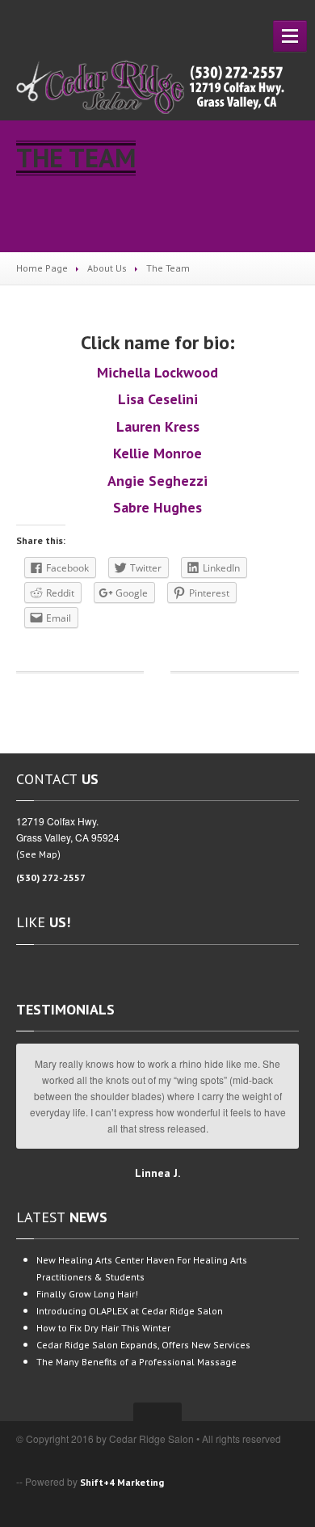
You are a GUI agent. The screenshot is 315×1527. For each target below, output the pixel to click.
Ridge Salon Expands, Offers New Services (143, 1345)
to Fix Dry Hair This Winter (103, 1328)
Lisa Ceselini (158, 399)
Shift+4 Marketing (122, 1482)
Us (107, 268)
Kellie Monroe (157, 453)
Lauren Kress (158, 426)
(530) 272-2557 (51, 877)
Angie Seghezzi (157, 480)
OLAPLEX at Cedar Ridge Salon (129, 1311)
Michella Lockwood (157, 372)
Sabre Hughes (157, 507)
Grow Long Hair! (87, 1294)
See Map (38, 854)
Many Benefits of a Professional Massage (136, 1362)
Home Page (42, 268)
